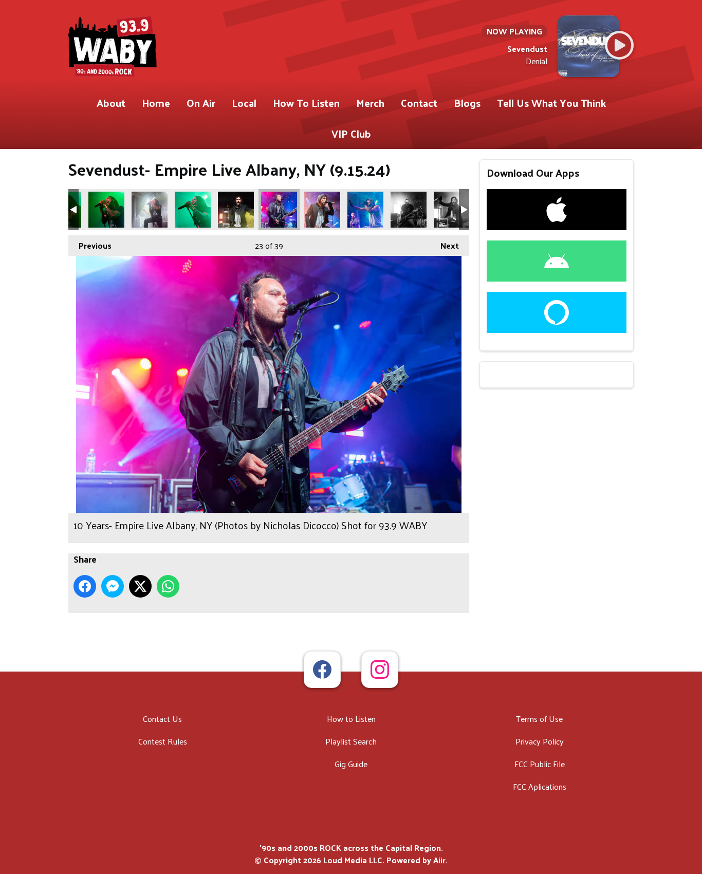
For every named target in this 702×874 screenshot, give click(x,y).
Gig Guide (351, 763)
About (111, 103)
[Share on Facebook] (84, 586)
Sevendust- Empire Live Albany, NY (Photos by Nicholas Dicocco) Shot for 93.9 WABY (106, 210)
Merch (370, 103)
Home (156, 103)
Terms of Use (539, 718)
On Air (201, 103)
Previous (90, 245)
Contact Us (162, 718)
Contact (419, 103)
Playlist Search (351, 741)
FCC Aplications (539, 786)
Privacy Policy (539, 741)
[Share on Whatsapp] (168, 586)
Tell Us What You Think (551, 103)
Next (444, 245)
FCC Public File (539, 763)
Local (244, 103)
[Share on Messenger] (112, 586)
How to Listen (351, 718)
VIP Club (351, 133)
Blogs (467, 103)
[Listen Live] (619, 45)
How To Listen (306, 103)
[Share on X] (140, 586)
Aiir (439, 859)
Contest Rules (162, 741)
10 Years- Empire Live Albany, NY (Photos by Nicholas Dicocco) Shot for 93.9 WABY (236, 210)
